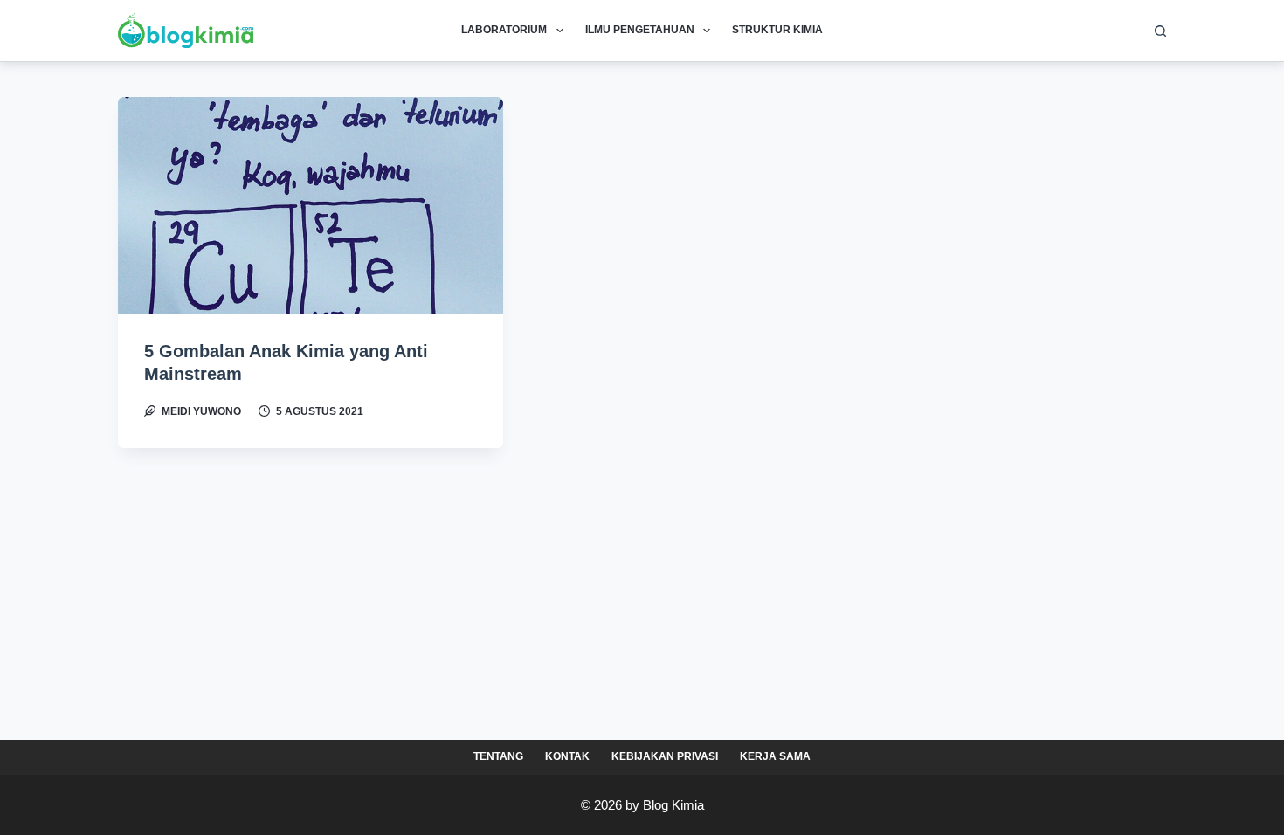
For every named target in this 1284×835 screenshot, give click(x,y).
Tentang (498, 756)
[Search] (1160, 31)
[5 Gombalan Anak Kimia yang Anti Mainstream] (310, 205)
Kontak (567, 756)
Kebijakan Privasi (664, 756)
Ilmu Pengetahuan (639, 30)
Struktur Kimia (777, 30)
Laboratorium (504, 30)
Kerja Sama (775, 756)
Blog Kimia (673, 804)
